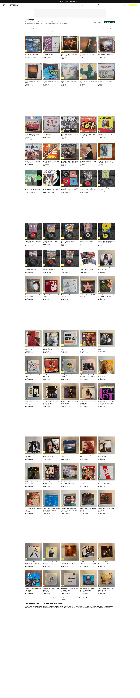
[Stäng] (138, 1)
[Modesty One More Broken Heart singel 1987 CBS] (70, 391)
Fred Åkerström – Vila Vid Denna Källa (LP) (105, 81)
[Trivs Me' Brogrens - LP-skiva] (106, 124)
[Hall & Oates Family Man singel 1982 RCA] (88, 471)
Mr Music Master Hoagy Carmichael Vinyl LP (51, 81)
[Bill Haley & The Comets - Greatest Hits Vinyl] (70, 124)
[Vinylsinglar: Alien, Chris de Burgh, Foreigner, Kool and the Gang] (70, 178)
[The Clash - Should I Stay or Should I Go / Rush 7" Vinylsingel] (88, 178)
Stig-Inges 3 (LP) (47, 134)
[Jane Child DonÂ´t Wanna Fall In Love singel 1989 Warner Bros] (106, 552)
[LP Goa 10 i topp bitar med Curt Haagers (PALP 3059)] (51, 151)
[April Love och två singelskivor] (106, 178)
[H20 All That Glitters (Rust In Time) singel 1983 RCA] (33, 471)
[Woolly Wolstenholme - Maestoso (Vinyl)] (33, 71)
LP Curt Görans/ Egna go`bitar (32, 161)
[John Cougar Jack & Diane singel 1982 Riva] (70, 365)
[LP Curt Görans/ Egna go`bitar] (33, 151)
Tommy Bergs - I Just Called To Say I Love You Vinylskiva (32, 135)
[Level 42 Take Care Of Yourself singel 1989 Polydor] (51, 391)
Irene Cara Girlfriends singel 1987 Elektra (33, 375)
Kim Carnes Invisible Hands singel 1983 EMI (69, 295)
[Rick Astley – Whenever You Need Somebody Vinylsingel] (33, 258)
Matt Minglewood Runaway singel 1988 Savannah (88, 402)
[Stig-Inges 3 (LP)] (51, 124)
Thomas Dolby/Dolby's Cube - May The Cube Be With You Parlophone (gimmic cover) (51, 188)
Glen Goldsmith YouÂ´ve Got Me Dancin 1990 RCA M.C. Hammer (106, 402)
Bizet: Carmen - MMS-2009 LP (50, 54)
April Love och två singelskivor (105, 188)
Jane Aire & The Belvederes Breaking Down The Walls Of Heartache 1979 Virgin (32, 562)
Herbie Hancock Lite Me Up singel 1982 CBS (88, 509)
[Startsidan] (14, 5)
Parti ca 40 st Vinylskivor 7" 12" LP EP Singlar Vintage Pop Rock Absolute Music (88, 268)
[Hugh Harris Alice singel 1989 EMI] (88, 285)
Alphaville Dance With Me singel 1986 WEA (51, 589)
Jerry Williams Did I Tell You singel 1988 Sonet (33, 455)
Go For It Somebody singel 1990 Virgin (69, 348)
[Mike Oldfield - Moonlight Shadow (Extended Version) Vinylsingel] (33, 178)
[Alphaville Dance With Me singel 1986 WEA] (51, 578)
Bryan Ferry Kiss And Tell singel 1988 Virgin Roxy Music (87, 589)
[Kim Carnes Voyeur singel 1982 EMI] (106, 338)
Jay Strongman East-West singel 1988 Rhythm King (51, 348)
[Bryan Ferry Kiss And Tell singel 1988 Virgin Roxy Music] (88, 578)
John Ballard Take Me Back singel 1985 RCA (88, 348)
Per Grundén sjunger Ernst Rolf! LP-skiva (88, 162)
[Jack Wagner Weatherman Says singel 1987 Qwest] (106, 445)
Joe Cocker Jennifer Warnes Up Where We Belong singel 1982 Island (69, 562)
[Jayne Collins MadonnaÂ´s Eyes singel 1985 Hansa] (106, 258)
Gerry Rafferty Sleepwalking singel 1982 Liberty (69, 455)
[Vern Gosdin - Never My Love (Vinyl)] (88, 44)
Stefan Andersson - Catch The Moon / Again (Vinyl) (68, 242)
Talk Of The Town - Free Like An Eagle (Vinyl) (33, 242)
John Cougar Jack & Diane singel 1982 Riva (69, 375)
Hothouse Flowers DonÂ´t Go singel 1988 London (50, 562)
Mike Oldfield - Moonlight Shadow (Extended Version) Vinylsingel (33, 188)
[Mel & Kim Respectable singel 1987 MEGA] (33, 391)
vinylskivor (66, 606)
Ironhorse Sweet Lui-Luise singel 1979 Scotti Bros (106, 509)
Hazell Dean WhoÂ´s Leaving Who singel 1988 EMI (33, 348)
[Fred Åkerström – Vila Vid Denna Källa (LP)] (106, 71)
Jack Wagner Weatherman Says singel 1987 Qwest (105, 455)
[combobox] (55, 5)
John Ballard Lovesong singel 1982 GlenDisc (51, 295)
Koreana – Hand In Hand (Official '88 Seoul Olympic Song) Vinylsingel (51, 268)
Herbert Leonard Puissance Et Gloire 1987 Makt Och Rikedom (87, 375)
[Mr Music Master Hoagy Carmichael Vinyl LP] (51, 71)
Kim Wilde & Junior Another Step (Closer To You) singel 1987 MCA (88, 562)
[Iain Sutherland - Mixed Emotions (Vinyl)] (70, 71)
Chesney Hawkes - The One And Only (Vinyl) (88, 242)
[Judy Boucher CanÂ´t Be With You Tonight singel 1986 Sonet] (51, 498)
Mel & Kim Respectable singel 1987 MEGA (33, 402)
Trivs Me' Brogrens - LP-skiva (105, 134)
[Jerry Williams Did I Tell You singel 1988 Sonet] (33, 445)
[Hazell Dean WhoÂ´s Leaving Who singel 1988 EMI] (33, 338)
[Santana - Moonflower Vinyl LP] (33, 44)
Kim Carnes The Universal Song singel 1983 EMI (105, 375)
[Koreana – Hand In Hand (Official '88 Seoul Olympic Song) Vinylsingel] (51, 258)
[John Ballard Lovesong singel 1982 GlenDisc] (51, 285)
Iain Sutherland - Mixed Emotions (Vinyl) (69, 81)
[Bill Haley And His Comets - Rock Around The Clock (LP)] (88, 124)
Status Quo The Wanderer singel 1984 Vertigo (33, 589)
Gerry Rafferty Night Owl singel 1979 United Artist (51, 482)
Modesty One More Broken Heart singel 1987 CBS (69, 402)
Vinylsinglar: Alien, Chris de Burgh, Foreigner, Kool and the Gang (69, 188)
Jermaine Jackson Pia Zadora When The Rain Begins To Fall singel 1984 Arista (68, 509)
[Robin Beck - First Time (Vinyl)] (51, 231)
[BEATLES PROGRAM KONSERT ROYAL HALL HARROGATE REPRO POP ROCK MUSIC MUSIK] (106, 151)
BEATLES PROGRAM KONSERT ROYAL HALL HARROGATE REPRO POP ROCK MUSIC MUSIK (106, 162)
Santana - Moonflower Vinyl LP (32, 54)
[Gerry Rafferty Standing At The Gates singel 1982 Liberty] (70, 471)
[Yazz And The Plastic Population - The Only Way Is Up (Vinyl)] (106, 231)
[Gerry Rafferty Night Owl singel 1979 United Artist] (51, 471)
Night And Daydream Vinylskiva (105, 54)
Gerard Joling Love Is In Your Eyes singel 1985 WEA (33, 295)
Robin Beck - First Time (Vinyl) (50, 241)
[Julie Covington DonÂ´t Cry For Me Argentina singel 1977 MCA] (106, 285)
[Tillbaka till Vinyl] (25, 28)
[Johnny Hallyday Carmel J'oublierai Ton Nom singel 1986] (51, 445)
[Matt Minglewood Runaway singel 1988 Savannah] (88, 391)
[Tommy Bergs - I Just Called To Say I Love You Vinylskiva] (33, 124)
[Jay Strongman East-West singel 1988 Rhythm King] (51, 338)
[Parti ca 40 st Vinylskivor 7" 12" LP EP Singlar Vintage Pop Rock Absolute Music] (88, 258)
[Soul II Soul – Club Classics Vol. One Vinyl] (88, 71)
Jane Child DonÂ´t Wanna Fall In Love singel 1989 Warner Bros (105, 562)
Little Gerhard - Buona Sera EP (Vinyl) (68, 268)
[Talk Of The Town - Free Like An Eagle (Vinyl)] (33, 231)
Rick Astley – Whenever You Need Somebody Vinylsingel (33, 268)
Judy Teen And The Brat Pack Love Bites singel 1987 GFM (105, 482)
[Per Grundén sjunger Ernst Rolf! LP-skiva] (88, 151)
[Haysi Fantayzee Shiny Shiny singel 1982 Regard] (51, 365)
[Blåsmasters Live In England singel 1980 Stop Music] (70, 578)
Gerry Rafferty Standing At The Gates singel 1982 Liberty (69, 482)
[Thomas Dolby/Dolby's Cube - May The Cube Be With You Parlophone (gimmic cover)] (51, 178)
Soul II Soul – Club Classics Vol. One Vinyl (88, 81)
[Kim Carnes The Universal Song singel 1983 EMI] (106, 365)
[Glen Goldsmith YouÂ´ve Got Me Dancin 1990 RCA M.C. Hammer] (106, 391)
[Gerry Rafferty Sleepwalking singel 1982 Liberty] (70, 445)
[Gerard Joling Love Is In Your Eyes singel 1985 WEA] (33, 285)
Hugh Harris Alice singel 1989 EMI (88, 294)
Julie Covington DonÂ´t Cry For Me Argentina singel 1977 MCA (106, 295)
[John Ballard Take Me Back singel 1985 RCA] (88, 338)
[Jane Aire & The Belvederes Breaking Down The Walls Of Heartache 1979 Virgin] (33, 552)
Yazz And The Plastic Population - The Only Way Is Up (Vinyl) (106, 242)
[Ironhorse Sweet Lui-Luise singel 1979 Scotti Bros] (106, 498)
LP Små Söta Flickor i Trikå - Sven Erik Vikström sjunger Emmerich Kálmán (69, 162)
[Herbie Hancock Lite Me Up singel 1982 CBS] (88, 498)
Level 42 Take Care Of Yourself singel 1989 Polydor (50, 402)
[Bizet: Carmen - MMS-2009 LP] (51, 44)
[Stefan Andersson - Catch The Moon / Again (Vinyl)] (70, 231)
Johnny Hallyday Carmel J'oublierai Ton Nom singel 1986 (51, 455)
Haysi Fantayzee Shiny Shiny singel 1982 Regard (51, 375)
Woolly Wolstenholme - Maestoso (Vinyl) (33, 81)
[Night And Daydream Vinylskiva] (106, 44)
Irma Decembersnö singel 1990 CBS (87, 455)
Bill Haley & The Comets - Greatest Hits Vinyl (70, 135)
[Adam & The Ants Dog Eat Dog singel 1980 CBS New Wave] (106, 578)
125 (79, 597)
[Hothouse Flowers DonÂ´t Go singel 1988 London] (51, 552)
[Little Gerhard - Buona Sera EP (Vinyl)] (70, 258)
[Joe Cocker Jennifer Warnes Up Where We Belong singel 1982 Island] (70, 552)
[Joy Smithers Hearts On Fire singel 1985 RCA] (33, 498)
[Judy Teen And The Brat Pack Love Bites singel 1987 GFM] (106, 471)
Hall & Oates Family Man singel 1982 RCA (87, 482)
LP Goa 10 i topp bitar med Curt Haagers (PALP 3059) (51, 162)
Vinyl (28, 28)
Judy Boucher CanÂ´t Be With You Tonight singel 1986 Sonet (51, 509)
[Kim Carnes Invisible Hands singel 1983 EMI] (70, 285)
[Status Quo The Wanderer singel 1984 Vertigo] (33, 578)
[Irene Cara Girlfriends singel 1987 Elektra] (33, 365)
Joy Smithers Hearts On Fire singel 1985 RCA (33, 509)
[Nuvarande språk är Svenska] (98, 5)
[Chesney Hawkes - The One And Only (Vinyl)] (88, 231)
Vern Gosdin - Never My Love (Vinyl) (87, 55)
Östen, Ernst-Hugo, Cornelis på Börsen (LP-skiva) (69, 55)
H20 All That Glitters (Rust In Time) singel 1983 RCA (33, 482)
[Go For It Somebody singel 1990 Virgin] (70, 338)
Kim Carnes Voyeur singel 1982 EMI (106, 348)
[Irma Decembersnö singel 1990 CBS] (88, 445)
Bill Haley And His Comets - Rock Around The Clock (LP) (87, 135)
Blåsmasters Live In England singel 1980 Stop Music (69, 589)
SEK (102, 5)
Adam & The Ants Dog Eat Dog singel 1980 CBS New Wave (105, 589)
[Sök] (82, 5)
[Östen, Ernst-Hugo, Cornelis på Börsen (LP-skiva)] (70, 44)
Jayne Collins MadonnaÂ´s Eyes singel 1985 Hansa (105, 268)
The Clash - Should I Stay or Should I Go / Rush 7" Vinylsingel (87, 188)
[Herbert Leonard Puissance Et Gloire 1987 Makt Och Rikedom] (88, 365)
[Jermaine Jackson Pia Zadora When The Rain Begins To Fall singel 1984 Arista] (70, 498)
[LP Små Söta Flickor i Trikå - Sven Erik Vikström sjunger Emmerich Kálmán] (70, 151)
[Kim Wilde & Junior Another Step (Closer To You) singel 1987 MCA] (88, 552)
